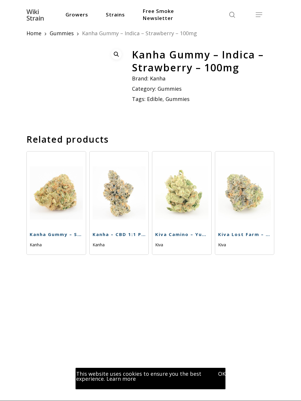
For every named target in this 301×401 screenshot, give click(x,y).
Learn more (121, 378)
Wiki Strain (35, 14)
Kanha (157, 78)
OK (221, 373)
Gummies (62, 33)
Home (33, 33)
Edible (155, 98)
